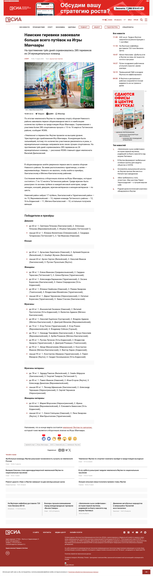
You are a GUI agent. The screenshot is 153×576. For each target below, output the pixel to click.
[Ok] (128, 532)
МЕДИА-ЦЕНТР (60, 532)
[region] (76, 571)
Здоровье (72, 27)
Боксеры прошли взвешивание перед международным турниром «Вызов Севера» (58, 505)
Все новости (25, 27)
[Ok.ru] (63, 450)
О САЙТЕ (36, 532)
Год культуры (112, 27)
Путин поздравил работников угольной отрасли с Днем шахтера (131, 65)
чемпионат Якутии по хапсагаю (77, 427)
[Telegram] (66, 450)
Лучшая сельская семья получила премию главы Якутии (102, 482)
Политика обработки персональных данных (78, 554)
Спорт (50, 27)
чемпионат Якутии (73, 444)
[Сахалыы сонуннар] (107, 20)
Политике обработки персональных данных (83, 572)
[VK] (124, 532)
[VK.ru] (59, 450)
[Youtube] (137, 532)
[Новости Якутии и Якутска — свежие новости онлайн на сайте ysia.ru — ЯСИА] (14, 19)
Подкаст (84, 27)
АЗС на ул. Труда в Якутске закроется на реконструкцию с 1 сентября (132, 39)
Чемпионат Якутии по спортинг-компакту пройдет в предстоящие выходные (111, 459)
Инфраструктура (11, 485)
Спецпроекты (128, 27)
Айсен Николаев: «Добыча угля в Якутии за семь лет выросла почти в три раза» (132, 57)
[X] (69, 450)
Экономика (60, 27)
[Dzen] (49, 114)
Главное (81, 485)
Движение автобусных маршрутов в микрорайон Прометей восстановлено (127, 505)
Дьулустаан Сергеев (56, 59)
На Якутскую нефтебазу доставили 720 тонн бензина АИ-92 (131, 48)
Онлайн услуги (76, 532)
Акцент (97, 27)
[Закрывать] (151, 568)
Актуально (11, 508)
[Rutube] (141, 532)
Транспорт (116, 511)
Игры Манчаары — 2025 (45, 444)
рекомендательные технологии (88, 548)
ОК (146, 572)
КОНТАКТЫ (47, 532)
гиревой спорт (30, 444)
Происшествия (39, 27)
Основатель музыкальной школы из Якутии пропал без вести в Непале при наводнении (132, 171)
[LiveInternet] (77, 564)
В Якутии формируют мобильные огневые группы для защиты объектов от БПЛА (131, 162)
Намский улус (60, 444)
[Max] (145, 532)
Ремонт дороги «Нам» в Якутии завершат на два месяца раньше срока (35, 482)
